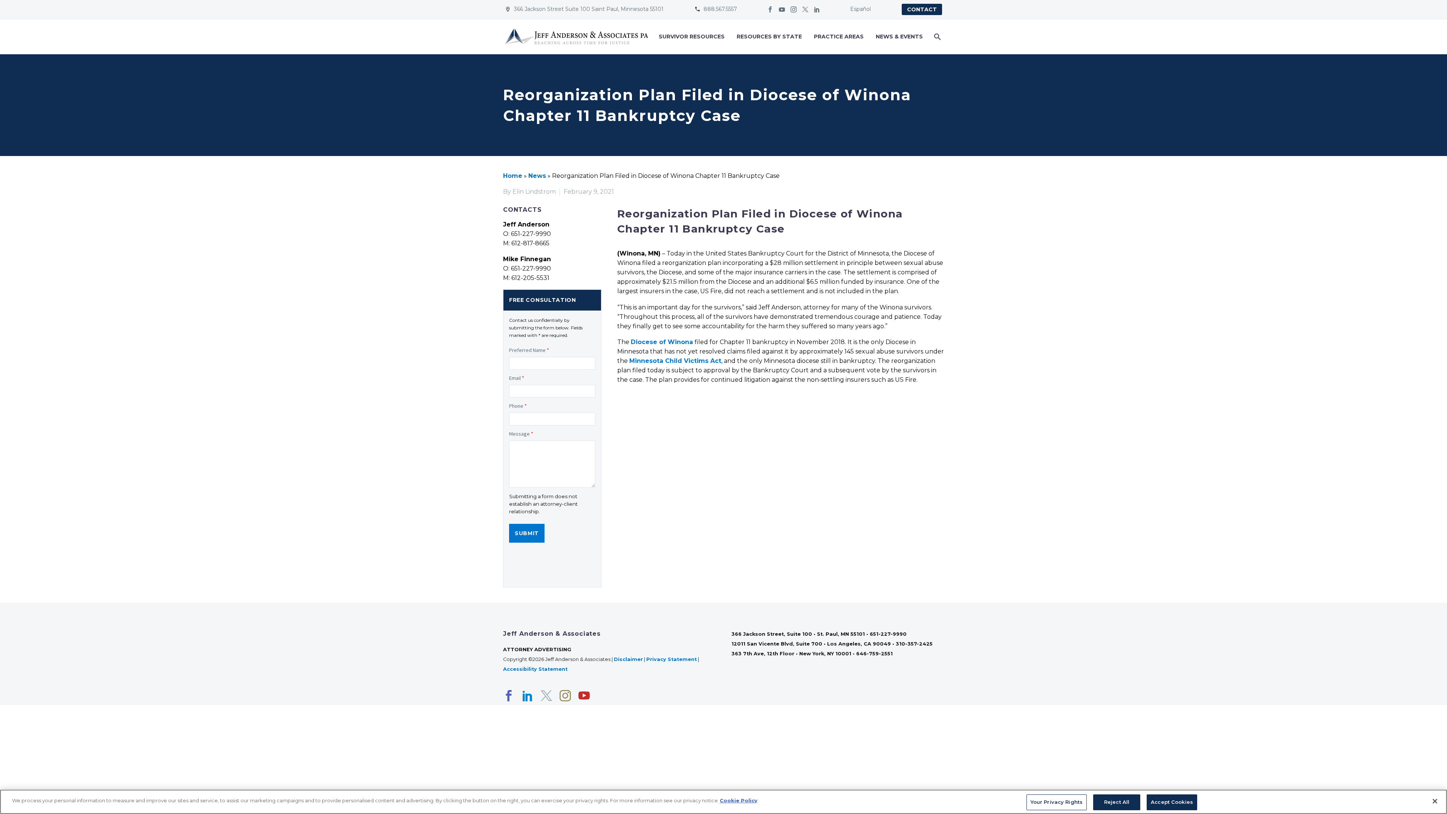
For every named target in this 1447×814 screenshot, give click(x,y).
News (537, 175)
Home (512, 175)
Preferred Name (529, 350)
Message (521, 433)
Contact (922, 9)
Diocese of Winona (662, 342)
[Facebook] (770, 9)
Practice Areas (839, 36)
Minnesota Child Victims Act (675, 360)
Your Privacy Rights (1057, 802)
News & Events (899, 36)
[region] (723, 802)
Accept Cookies (1172, 802)
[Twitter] (805, 9)
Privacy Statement (671, 659)
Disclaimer (628, 659)
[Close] (1435, 801)
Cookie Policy (738, 800)
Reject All (1116, 802)
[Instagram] (794, 9)
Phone (518, 405)
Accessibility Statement (536, 669)
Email (516, 378)
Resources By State (769, 36)
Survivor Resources (692, 36)
